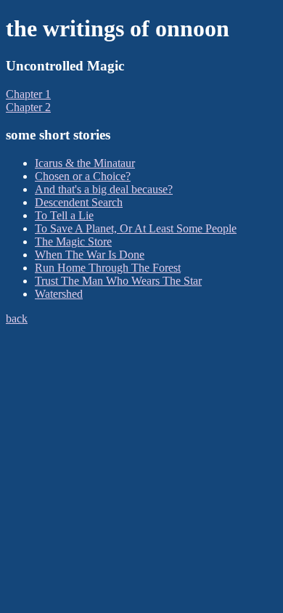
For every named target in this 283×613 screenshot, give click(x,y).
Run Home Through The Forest (108, 267)
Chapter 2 (28, 107)
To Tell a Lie (64, 215)
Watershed (59, 294)
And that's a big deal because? (104, 189)
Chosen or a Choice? (83, 176)
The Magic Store (73, 241)
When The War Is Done (89, 254)
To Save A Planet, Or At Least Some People (136, 228)
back (17, 318)
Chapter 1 (28, 94)
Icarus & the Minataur (85, 163)
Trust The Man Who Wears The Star (118, 281)
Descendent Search (79, 202)
